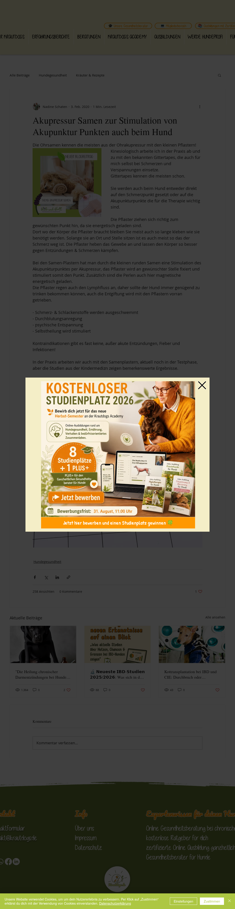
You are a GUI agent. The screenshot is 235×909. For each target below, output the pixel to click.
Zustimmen (212, 901)
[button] (202, 385)
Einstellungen (183, 901)
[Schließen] (229, 901)
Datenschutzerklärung (115, 903)
